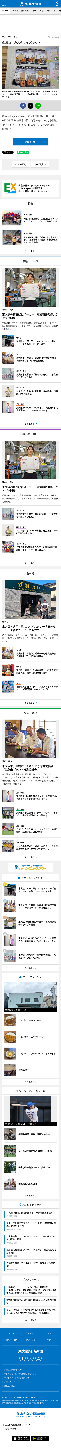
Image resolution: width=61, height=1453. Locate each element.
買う (35, 10)
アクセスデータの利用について (16, 1378)
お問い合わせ (9, 1382)
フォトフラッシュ (10, 37)
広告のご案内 (9, 1386)
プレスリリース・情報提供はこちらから (20, 1374)
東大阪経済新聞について (14, 1370)
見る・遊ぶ (25, 10)
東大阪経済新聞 (30, 4)
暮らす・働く (45, 10)
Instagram (38, 1358)
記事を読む (30, 141)
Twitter (30, 1358)
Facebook (22, 1358)
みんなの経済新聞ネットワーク (30, 1414)
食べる (15, 10)
